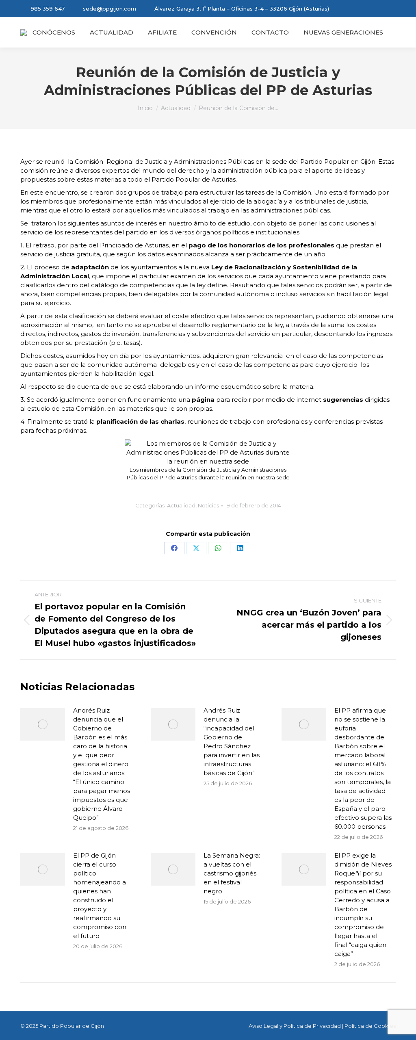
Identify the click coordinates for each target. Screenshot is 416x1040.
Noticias (208, 505)
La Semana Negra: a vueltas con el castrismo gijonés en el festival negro (232, 873)
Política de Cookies (370, 1026)
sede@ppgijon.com (109, 8)
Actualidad (181, 505)
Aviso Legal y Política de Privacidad (295, 1026)
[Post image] (42, 724)
